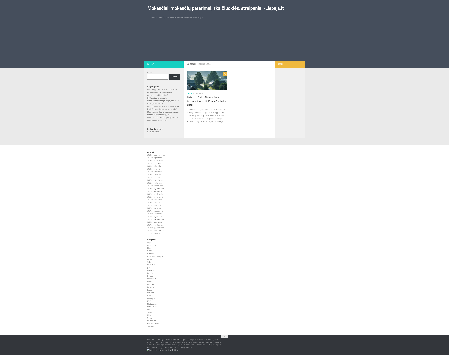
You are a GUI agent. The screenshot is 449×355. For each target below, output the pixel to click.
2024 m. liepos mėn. (154, 222)
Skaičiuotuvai (152, 307)
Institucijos (151, 265)
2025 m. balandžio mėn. (156, 200)
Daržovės (150, 254)
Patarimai (150, 296)
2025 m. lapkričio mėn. (155, 180)
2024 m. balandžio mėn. (156, 230)
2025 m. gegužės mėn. (155, 197)
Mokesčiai (151, 284)
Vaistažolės (151, 321)
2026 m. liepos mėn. (154, 158)
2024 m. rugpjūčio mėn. (156, 219)
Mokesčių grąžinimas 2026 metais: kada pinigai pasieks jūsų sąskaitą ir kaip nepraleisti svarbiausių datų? (162, 92)
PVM (149, 301)
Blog (149, 248)
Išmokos (150, 270)
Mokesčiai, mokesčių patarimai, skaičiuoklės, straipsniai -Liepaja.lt (215, 8)
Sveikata (150, 312)
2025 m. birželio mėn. (155, 194)
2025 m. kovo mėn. (154, 202)
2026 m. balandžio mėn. (156, 166)
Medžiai (150, 282)
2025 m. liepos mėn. (154, 191)
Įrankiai (149, 268)
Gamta (189, 93)
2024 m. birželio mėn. (155, 225)
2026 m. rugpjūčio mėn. (156, 155)
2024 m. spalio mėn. (154, 214)
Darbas (149, 251)
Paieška (150, 73)
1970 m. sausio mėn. (154, 233)
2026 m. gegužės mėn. (155, 163)
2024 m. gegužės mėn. (155, 228)
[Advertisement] (224, 43)
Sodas (149, 310)
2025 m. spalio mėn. (154, 183)
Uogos (149, 318)
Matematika (151, 279)
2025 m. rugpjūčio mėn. (156, 188)
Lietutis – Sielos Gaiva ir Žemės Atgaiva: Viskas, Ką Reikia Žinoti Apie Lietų (207, 101)
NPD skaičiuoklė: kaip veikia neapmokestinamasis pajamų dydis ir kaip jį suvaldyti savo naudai (163, 101)
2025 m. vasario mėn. (155, 205)
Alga (148, 242)
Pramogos (151, 298)
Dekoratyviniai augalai (155, 256)
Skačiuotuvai (152, 304)
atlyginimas (151, 245)
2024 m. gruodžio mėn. (155, 211)
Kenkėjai (150, 273)
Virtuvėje (150, 326)
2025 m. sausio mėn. (154, 208)
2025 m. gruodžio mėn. (155, 177)
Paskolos (150, 293)
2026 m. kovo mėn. (154, 169)
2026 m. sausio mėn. (154, 174)
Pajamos (150, 287)
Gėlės (149, 262)
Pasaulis (150, 290)
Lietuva (150, 276)
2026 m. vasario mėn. (155, 172)
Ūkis (149, 315)
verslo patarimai (153, 324)
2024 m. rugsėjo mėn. (155, 216)
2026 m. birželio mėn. (155, 160)
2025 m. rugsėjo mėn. (155, 186)
